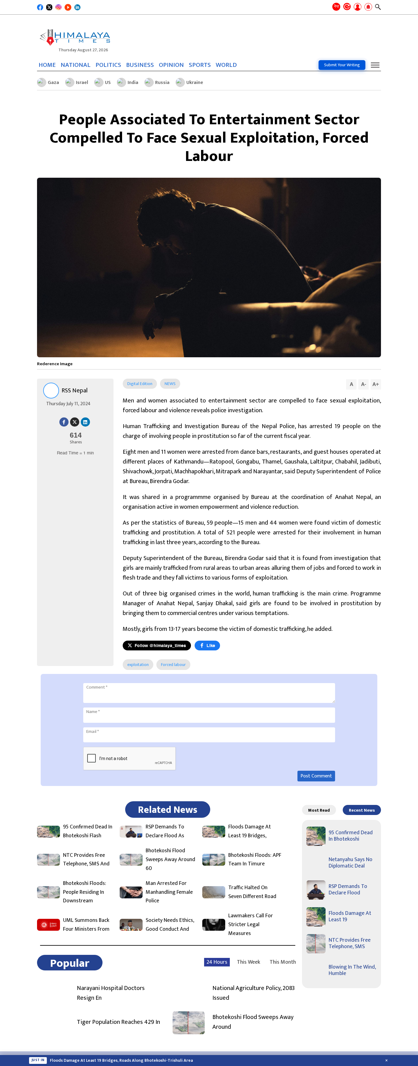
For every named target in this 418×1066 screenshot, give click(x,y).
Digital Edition (139, 383)
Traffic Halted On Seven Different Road (252, 892)
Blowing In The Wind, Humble (352, 970)
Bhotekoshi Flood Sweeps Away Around (252, 1022)
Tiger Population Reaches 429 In (118, 1022)
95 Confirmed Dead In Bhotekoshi (351, 836)
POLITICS (108, 65)
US (108, 82)
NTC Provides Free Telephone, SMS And (86, 860)
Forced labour (173, 664)
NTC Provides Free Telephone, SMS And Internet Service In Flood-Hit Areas (123, 1060)
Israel (82, 82)
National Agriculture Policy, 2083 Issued (253, 993)
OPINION (171, 65)
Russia (162, 82)
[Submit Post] (357, 7)
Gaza (53, 82)
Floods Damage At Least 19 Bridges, (249, 831)
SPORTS (200, 65)
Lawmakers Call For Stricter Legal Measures (250, 924)
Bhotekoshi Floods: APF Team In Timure (254, 860)
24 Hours (217, 962)
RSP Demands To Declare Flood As (165, 831)
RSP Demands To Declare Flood (348, 890)
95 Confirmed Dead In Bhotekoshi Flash (87, 831)
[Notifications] (368, 7)
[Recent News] (347, 7)
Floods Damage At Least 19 (350, 917)
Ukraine (194, 82)
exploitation (138, 664)
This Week (248, 962)
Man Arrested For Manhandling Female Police (169, 892)
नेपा (336, 6)
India (133, 82)
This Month (283, 962)
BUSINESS (140, 65)
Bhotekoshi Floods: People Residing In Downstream (84, 892)
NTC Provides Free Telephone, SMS (350, 943)
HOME (47, 65)
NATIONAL (76, 65)
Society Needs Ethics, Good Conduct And (170, 925)
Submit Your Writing (342, 64)
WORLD (226, 65)
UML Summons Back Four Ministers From (86, 925)
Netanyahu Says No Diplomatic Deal (350, 863)
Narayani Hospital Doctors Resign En (111, 993)
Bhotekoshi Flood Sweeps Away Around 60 (170, 859)
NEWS (170, 383)
